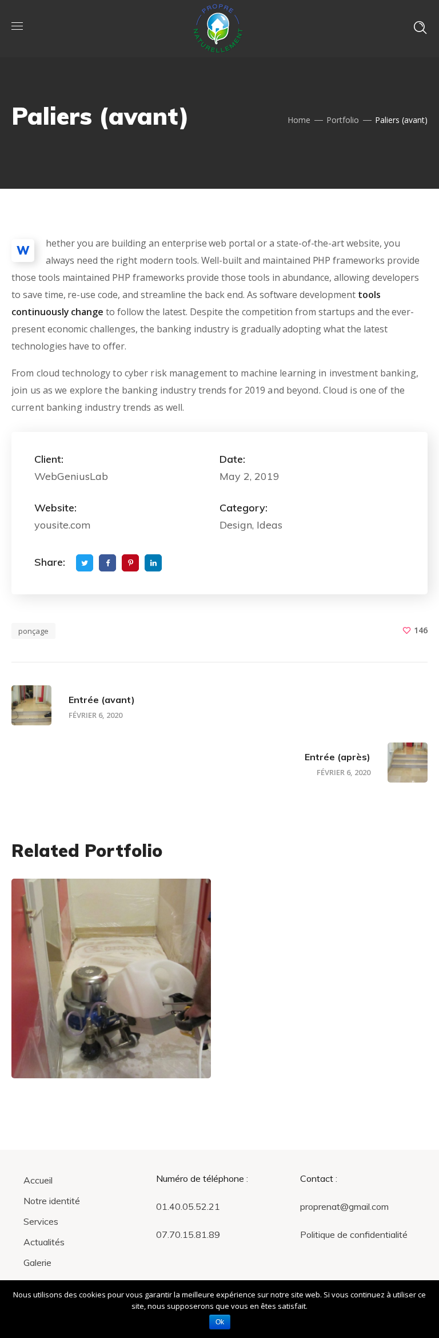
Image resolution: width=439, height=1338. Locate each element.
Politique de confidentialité (354, 1234)
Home (299, 119)
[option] (111, 987)
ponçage (33, 631)
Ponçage (71, 1046)
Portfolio (342, 119)
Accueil (38, 1180)
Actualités (44, 1242)
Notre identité (51, 1200)
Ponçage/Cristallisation (95, 1027)
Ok (219, 1322)
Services (40, 1221)
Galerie (37, 1262)
